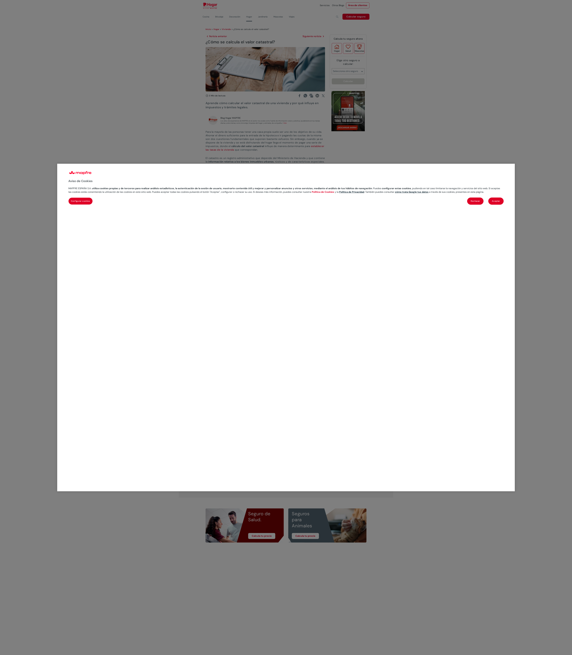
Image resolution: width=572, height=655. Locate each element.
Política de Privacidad (351, 192)
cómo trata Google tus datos (412, 192)
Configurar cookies (80, 201)
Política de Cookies (323, 192)
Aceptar (496, 201)
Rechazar (475, 201)
